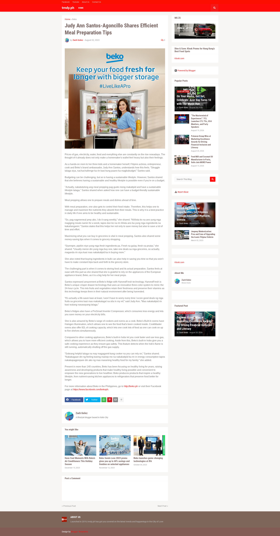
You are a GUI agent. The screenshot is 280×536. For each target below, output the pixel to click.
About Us (85, 2)
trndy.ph (68, 8)
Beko (74, 19)
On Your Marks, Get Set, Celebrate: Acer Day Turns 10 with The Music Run (194, 100)
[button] (214, 8)
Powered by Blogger (186, 70)
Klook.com (179, 58)
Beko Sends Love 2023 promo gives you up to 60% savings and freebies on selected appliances (114, 461)
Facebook (66, 2)
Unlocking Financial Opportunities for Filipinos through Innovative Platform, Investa (193, 214)
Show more (186, 283)
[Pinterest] (109, 399)
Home (67, 19)
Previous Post (69, 506)
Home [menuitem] (80, 8)
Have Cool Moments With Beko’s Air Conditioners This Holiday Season (80, 461)
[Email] (115, 399)
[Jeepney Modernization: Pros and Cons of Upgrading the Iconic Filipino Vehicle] (182, 235)
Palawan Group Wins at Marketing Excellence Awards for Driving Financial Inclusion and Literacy (201, 142)
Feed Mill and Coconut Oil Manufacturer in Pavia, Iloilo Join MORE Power (202, 159)
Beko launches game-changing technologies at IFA (148, 460)
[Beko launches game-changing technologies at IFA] (149, 445)
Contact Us (96, 2)
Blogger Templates (79, 531)
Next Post (162, 506)
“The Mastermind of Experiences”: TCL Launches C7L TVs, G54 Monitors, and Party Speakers (201, 121)
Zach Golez (82, 413)
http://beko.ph (131, 386)
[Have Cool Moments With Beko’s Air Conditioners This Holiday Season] (80, 445)
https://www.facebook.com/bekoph (90, 389)
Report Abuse (183, 192)
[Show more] (121, 399)
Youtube (75, 2)
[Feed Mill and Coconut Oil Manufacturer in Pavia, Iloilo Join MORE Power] (182, 160)
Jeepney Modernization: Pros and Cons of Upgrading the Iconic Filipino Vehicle (203, 234)
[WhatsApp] (103, 399)
